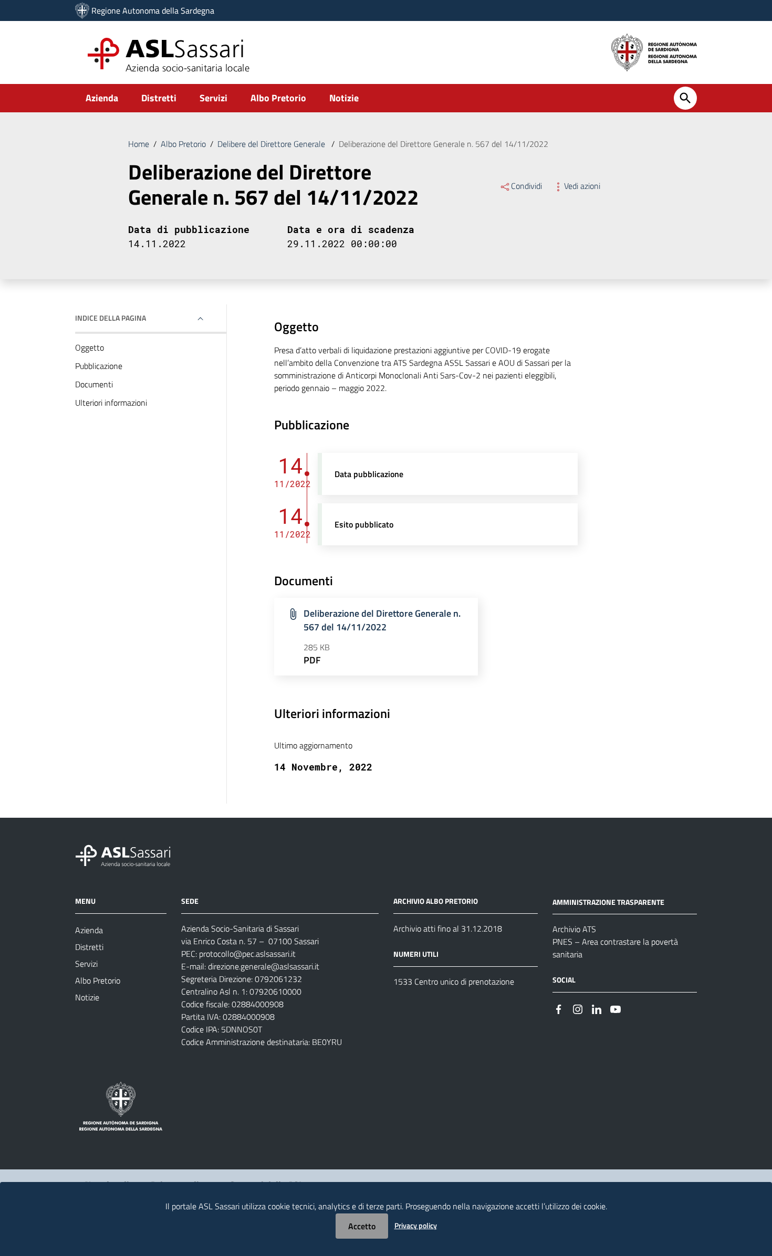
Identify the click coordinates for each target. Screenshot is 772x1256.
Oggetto (89, 347)
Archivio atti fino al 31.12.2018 (447, 928)
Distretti (158, 98)
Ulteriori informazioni (111, 402)
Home (138, 144)
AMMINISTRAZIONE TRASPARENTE (608, 901)
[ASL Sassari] (82, 10)
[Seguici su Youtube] (615, 1008)
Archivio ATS (574, 929)
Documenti (94, 384)
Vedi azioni (582, 186)
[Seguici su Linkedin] (596, 1008)
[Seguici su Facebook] (558, 1008)
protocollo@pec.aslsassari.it (247, 953)
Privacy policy (415, 1225)
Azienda (102, 98)
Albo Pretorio (278, 98)
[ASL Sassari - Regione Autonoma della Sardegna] (129, 854)
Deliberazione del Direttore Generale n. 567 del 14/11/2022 (382, 620)
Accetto (361, 1226)
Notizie (344, 98)
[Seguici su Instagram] (577, 1008)
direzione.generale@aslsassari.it (263, 966)
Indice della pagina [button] (110, 317)
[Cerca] (685, 98)
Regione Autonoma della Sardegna (152, 10)
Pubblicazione (98, 366)
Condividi (526, 186)
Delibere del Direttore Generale (272, 144)
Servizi (213, 98)
